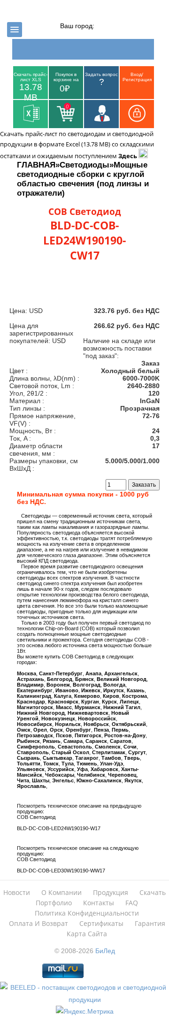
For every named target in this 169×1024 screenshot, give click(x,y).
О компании (61, 892)
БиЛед (105, 951)
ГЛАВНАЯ (36, 164)
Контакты (98, 902)
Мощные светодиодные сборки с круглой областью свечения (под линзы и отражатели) (83, 179)
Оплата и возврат (38, 923)
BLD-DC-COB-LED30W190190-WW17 (61, 870)
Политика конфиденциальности (87, 913)
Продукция (110, 892)
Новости (16, 892)
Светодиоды (84, 164)
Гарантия (150, 923)
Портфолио (54, 902)
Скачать (152, 892)
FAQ (131, 902)
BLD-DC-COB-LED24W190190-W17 (58, 828)
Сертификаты (101, 923)
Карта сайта (87, 933)
